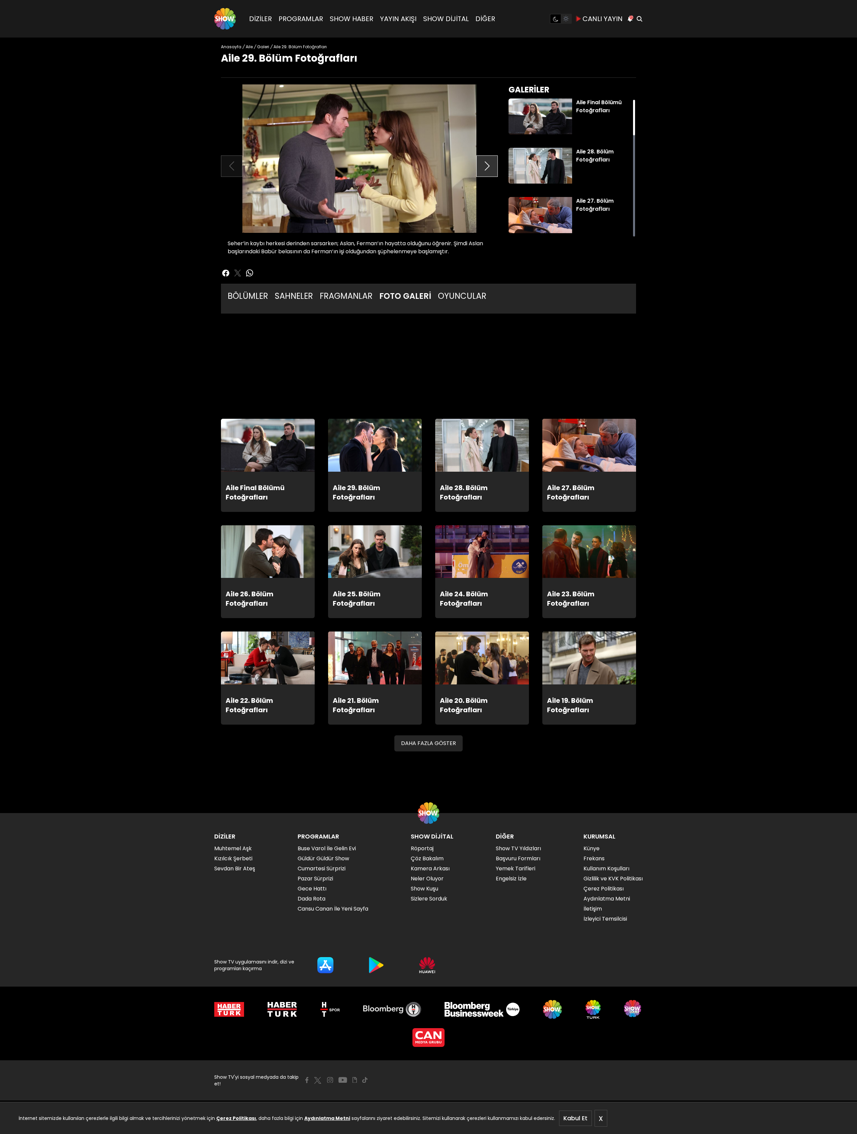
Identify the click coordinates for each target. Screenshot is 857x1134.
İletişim (592, 909)
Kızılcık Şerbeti (233, 858)
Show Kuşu (424, 888)
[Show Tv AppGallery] (427, 965)
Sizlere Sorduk (429, 899)
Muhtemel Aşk (233, 848)
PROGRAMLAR (301, 18)
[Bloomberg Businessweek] (482, 1009)
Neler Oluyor (427, 878)
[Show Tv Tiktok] (365, 1080)
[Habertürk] (229, 1009)
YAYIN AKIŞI (398, 18)
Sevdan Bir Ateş (234, 868)
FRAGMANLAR (346, 296)
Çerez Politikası (236, 1118)
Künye (591, 848)
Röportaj (422, 848)
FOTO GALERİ (405, 296)
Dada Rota (311, 899)
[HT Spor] (329, 1009)
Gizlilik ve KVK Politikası (613, 878)
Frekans (594, 858)
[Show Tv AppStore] (325, 965)
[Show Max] (633, 1009)
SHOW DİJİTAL (446, 18)
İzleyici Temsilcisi (605, 919)
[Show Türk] (593, 1009)
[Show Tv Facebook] (306, 1080)
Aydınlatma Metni (327, 1118)
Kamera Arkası (430, 868)
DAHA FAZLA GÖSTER (428, 743)
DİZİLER (260, 18)
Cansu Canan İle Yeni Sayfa (333, 909)
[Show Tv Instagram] (330, 1080)
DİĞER (485, 18)
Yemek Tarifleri (515, 868)
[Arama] (639, 18)
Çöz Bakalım (427, 858)
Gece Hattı (312, 888)
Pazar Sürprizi (315, 878)
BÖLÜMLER (248, 296)
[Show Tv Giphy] (355, 1080)
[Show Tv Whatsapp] (249, 273)
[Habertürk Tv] (282, 1009)
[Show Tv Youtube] (342, 1080)
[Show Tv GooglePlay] (376, 965)
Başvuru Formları (518, 858)
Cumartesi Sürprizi (321, 868)
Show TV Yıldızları (518, 848)
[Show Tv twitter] (237, 273)
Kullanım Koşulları (606, 868)
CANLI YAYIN (602, 18)
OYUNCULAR (462, 296)
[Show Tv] (225, 18)
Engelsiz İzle (511, 878)
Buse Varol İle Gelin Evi (327, 848)
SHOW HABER (351, 18)
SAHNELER (294, 296)
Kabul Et (575, 1118)
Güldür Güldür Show (323, 858)
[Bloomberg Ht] (392, 1009)
